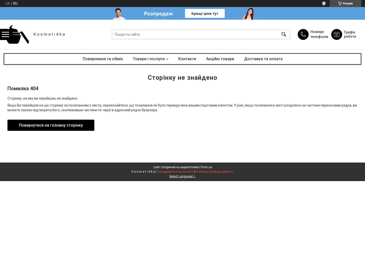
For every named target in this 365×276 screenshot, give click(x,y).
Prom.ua (206, 167)
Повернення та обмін (103, 58)
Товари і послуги (149, 58)
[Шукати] (284, 34)
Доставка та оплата (263, 58)
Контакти (187, 58)
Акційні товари (220, 58)
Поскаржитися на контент (175, 171)
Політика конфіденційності (215, 171)
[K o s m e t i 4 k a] (17, 34)
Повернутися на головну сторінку (51, 125)
